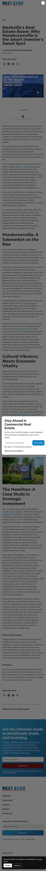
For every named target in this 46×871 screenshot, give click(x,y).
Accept (7, 865)
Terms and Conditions (13, 451)
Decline (17, 865)
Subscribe (38, 443)
